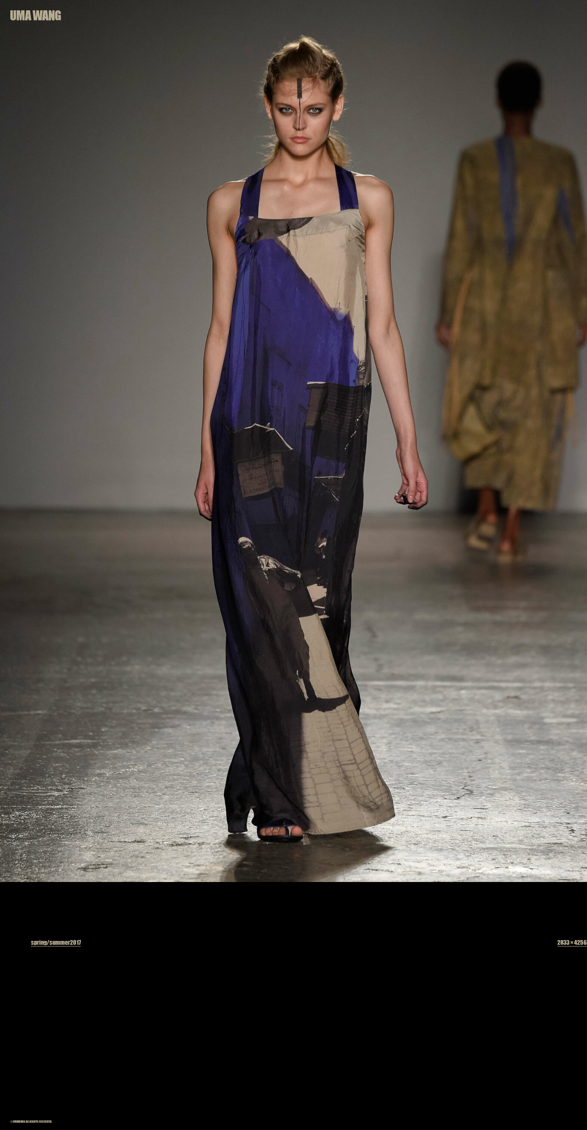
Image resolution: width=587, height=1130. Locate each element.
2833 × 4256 (572, 942)
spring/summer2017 (56, 942)
